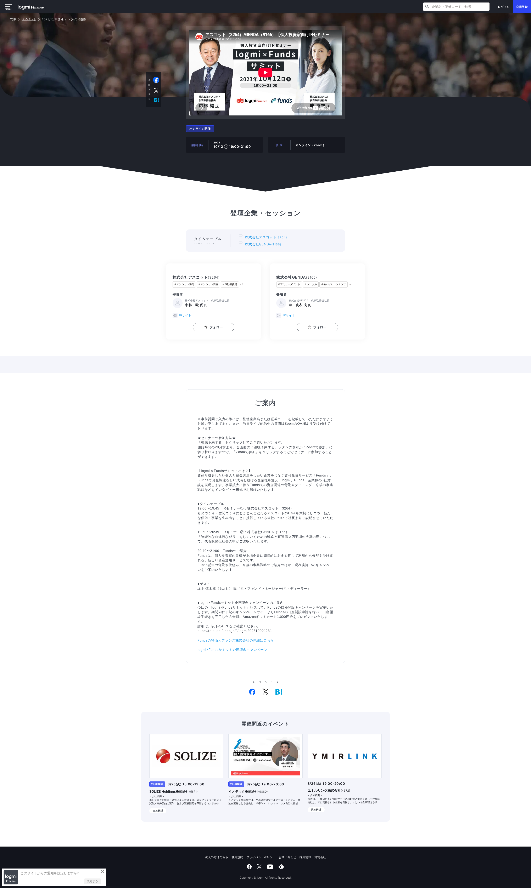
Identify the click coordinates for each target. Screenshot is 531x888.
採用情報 (305, 857)
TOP (13, 19)
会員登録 (522, 6)
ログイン (503, 6)
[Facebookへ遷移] (249, 866)
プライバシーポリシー (260, 857)
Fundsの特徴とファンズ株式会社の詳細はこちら (235, 640)
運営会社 (320, 857)
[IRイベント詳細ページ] (186, 756)
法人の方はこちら (216, 857)
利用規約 (237, 857)
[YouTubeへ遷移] (270, 866)
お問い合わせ (287, 857)
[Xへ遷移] (259, 866)
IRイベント (29, 19)
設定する (92, 881)
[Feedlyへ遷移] (281, 866)
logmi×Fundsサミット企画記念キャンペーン (232, 649)
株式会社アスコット (266, 237)
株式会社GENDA (263, 244)
